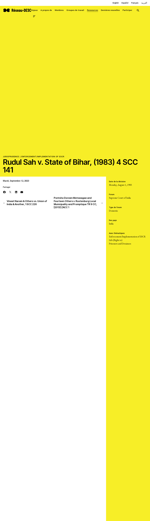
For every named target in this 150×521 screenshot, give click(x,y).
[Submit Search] (138, 10)
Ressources (92, 10)
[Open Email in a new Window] (22, 191)
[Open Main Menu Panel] (34, 16)
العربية (144, 3)
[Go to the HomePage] (17, 9)
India (111, 223)
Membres (59, 10)
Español (125, 3)
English (116, 3)
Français (134, 3)
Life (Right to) (115, 240)
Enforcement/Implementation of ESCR (42, 156)
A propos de (46, 10)
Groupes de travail (75, 10)
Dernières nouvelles (110, 10)
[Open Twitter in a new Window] (10, 191)
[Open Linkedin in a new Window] (16, 191)
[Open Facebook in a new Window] (4, 191)
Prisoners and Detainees (120, 243)
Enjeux (34, 10)
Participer (127, 10)
